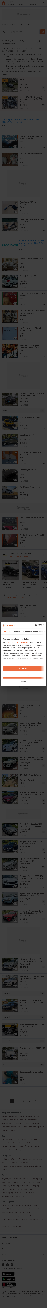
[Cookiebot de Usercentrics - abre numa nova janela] (34, 625)
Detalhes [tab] (16, 631)
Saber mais (22, 675)
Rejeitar (23, 681)
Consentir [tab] (6, 631)
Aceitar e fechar (23, 668)
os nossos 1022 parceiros (18, 642)
